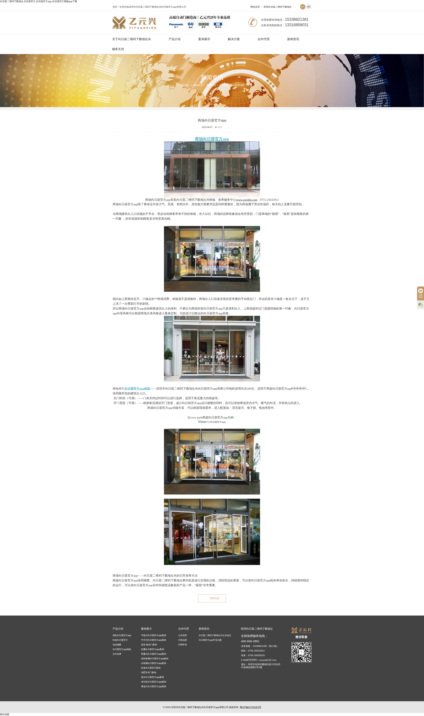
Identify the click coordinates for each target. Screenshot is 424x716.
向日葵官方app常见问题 (231, 85)
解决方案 (234, 39)
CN (302, 7)
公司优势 (182, 635)
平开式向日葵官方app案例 (153, 640)
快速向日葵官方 (120, 640)
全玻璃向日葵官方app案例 (153, 663)
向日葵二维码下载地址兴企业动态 (215, 635)
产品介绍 (175, 39)
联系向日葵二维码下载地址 (278, 6)
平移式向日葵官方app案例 (153, 635)
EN (308, 7)
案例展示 (204, 39)
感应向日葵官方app (122, 635)
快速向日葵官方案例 (150, 668)
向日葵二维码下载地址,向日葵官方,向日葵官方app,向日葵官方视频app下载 (38, 1)
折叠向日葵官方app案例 (152, 649)
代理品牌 (182, 640)
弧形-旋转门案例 (149, 644)
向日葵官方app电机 (122, 649)
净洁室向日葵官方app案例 (153, 682)
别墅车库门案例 (148, 672)
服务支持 (118, 49)
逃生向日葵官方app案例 (152, 677)
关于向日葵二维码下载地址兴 (131, 39)
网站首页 (255, 6)
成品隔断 (117, 644)
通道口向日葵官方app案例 (153, 686)
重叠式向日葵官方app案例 (153, 654)
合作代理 (263, 39)
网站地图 (4, 714)
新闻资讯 (293, 39)
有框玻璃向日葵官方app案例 (154, 658)
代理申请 (182, 644)
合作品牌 (117, 654)
